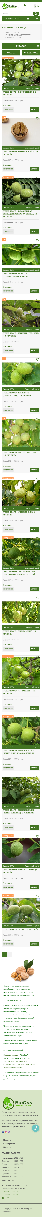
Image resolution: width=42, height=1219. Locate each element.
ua (38, 6)
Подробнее (8, 109)
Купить (35, 109)
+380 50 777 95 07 (10, 1191)
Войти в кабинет (24, 8)
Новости (7, 1140)
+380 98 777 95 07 (10, 1194)
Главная (5, 32)
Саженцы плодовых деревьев (18, 34)
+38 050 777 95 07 (12, 19)
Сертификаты (9, 1143)
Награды (7, 1147)
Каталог (16, 32)
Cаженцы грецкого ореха (16, 36)
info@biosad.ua (10, 1197)
